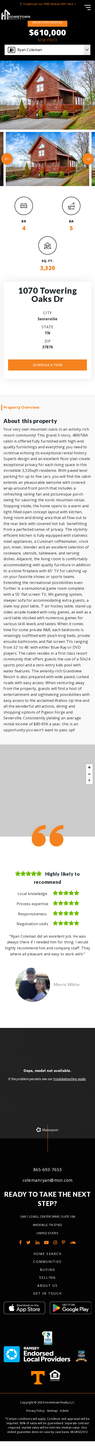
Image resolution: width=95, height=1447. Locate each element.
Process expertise (32, 903)
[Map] (47, 790)
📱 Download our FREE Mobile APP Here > (47, 4)
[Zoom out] (89, 774)
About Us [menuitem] (47, 1373)
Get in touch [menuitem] (47, 1382)
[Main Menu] (87, 7)
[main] (47, 613)
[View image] (47, 159)
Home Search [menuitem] (47, 1342)
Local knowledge (32, 893)
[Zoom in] (89, 767)
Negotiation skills (32, 923)
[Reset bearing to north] (89, 780)
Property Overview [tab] (21, 407)
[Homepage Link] (15, 14)
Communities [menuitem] (47, 1350)
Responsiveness (32, 913)
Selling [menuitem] (47, 1366)
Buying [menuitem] (47, 1358)
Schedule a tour (47, 365)
